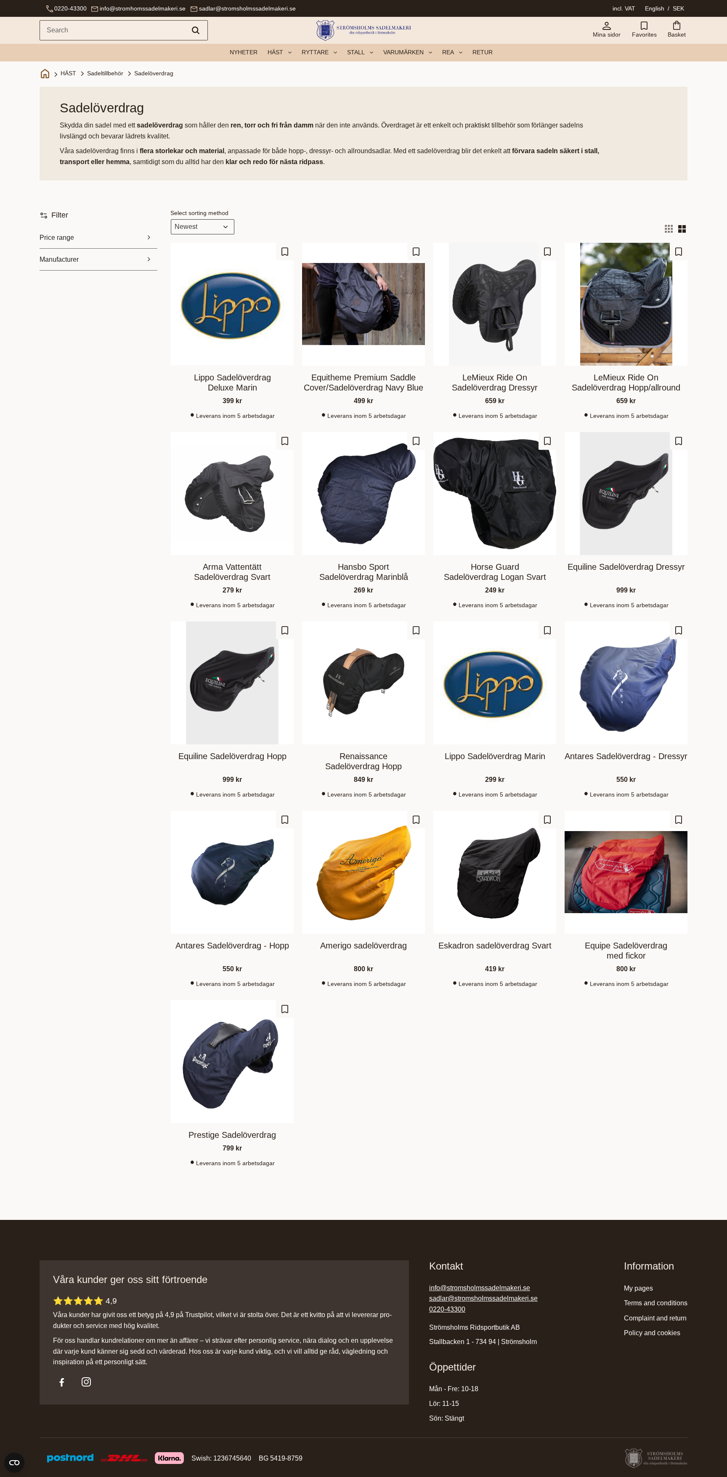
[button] (644, 30)
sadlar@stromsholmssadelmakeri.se (247, 8)
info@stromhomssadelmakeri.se (143, 8)
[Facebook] (62, 1382)
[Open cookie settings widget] (14, 1463)
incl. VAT (624, 8)
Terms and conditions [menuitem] (655, 1303)
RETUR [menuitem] (482, 52)
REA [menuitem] (448, 52)
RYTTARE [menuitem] (315, 52)
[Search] (195, 30)
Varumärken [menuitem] (403, 52)
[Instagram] (86, 1382)
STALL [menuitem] (356, 52)
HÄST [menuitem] (275, 52)
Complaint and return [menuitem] (655, 1318)
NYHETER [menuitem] (243, 52)
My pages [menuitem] (638, 1288)
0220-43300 (70, 8)
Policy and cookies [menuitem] (652, 1332)
